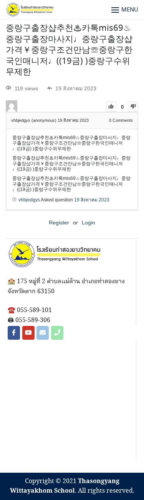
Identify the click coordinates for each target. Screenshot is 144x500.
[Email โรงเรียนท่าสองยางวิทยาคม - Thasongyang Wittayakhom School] (42, 333)
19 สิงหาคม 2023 (91, 200)
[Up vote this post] (111, 106)
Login (88, 222)
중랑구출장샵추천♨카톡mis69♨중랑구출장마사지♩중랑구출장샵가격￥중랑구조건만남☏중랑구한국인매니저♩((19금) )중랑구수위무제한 (69, 50)
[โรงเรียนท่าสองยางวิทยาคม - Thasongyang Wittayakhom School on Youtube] (28, 333)
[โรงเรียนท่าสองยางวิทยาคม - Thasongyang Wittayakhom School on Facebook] (14, 333)
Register (59, 222)
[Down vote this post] (133, 106)
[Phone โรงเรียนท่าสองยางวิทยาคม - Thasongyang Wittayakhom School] (57, 333)
